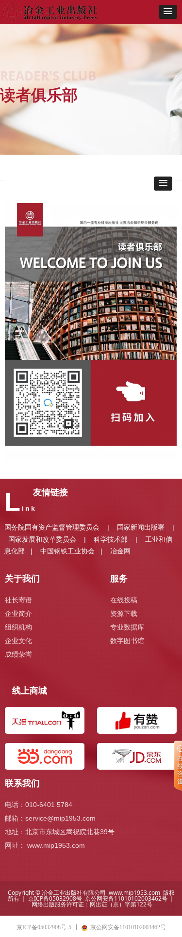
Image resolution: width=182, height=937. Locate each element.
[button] (168, 12)
